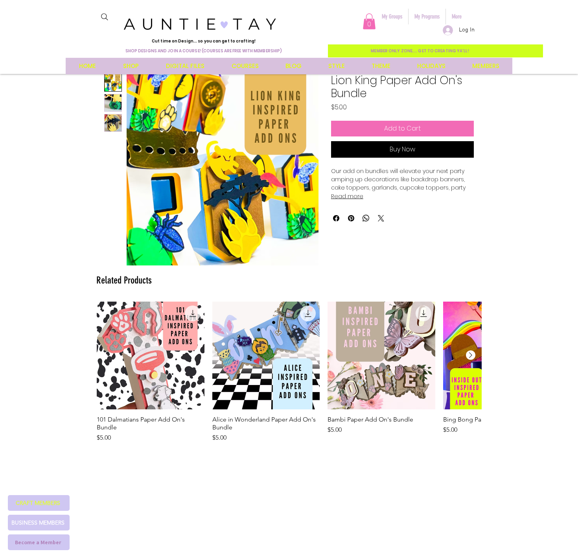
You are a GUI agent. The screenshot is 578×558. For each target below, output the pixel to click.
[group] (289, 372)
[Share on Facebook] (336, 218)
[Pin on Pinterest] (351, 218)
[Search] (104, 17)
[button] (369, 21)
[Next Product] (470, 355)
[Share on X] (381, 218)
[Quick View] (150, 355)
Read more (347, 196)
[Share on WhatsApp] (366, 218)
